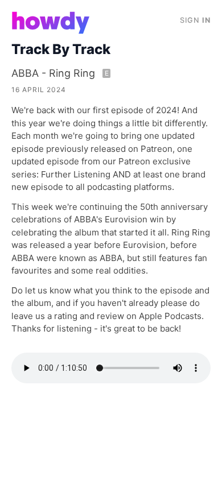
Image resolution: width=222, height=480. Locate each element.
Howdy (51, 22)
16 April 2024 (38, 89)
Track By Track (60, 49)
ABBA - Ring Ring (60, 73)
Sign (195, 20)
